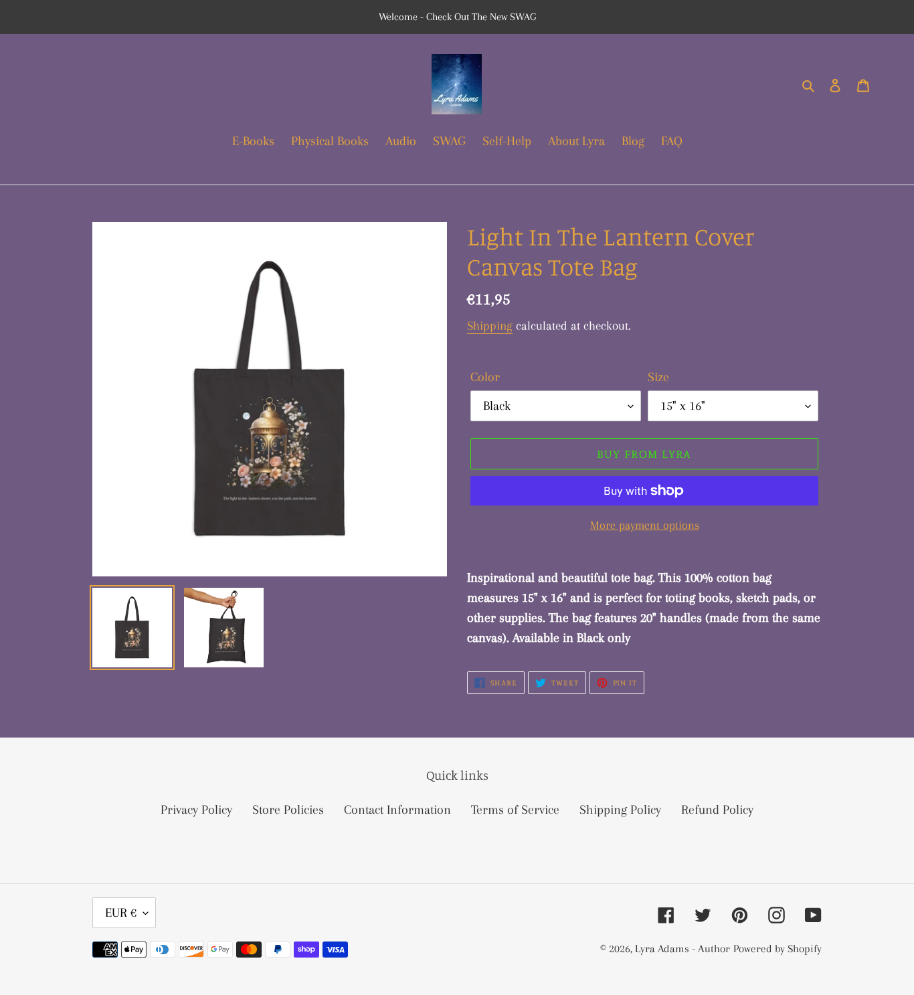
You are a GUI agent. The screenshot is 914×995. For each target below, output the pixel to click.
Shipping (490, 325)
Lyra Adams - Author (682, 948)
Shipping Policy (620, 809)
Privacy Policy (196, 809)
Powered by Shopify (777, 948)
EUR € (120, 912)
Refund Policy (717, 809)
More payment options (644, 525)
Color (485, 377)
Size (658, 377)
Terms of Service (515, 809)
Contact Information (397, 809)
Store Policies (288, 809)
